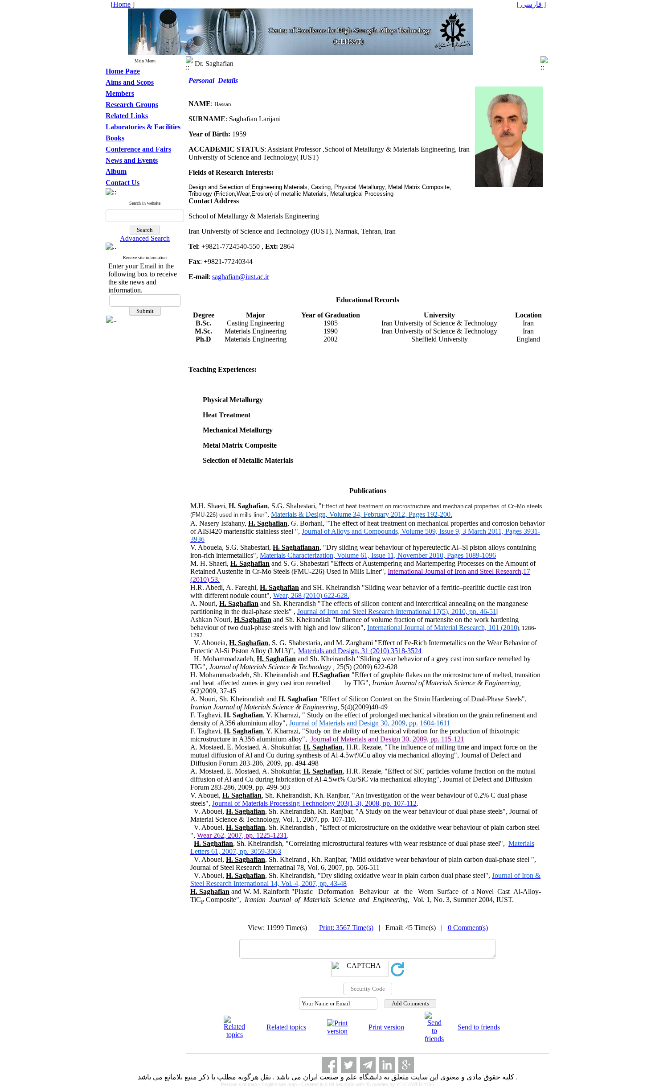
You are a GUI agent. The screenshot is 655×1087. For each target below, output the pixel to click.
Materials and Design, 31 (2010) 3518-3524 (360, 651)
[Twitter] (348, 1065)
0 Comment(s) (468, 927)
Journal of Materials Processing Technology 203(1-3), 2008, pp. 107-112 (314, 803)
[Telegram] (368, 1065)
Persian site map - (241, 1084)
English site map (280, 1084)
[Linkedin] (387, 1065)
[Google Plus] (406, 1065)
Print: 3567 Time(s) (346, 927)
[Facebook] (329, 1065)
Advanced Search (145, 238)
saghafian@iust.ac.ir (240, 276)
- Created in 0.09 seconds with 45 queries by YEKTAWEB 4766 (366, 1084)
